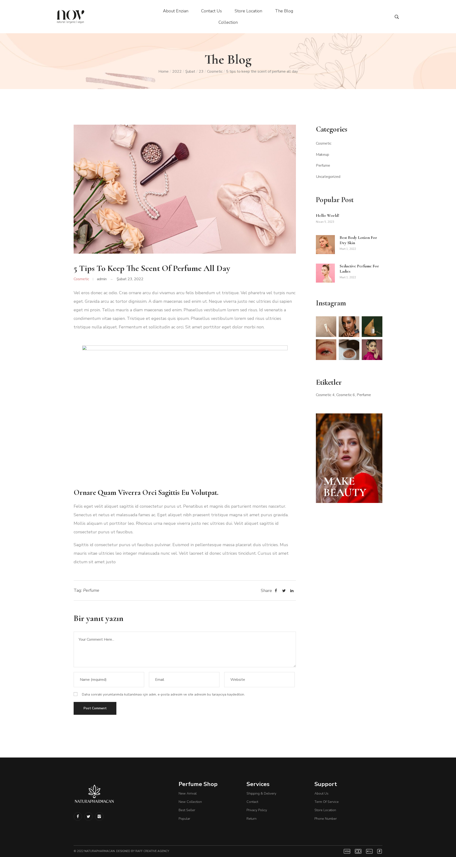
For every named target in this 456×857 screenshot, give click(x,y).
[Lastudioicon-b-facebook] (78, 816)
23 (201, 71)
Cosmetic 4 (325, 395)
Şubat (190, 71)
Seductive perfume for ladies (359, 268)
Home (163, 71)
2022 (177, 71)
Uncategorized (328, 176)
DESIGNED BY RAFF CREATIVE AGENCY (142, 851)
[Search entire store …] (396, 16)
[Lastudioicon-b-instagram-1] (99, 816)
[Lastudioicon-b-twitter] (88, 816)
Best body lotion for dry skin (358, 240)
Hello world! (327, 215)
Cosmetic (215, 71)
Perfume (91, 590)
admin (102, 279)
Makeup (322, 154)
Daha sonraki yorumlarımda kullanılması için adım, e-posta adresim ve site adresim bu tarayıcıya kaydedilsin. (163, 694)
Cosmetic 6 (345, 395)
